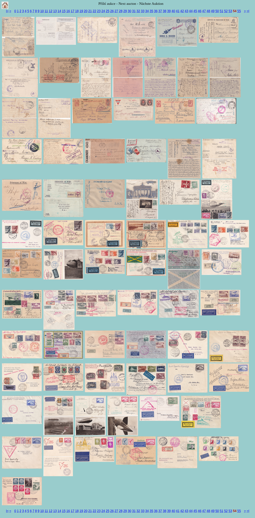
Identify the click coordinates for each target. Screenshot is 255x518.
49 (213, 11)
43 (186, 11)
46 (199, 11)
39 (169, 11)
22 (94, 11)
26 (112, 11)
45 (195, 11)
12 (50, 11)
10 (42, 11)
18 (77, 11)
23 (99, 11)
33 (142, 11)
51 (221, 11)
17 (72, 11)
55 (239, 11)
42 (182, 11)
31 (134, 11)
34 (147, 11)
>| (248, 11)
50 (217, 11)
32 (138, 11)
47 (204, 11)
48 (208, 11)
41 (177, 11)
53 (230, 11)
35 (151, 11)
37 (160, 11)
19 (81, 11)
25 (107, 11)
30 (129, 11)
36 (156, 11)
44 (191, 11)
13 (55, 11)
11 (46, 11)
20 (85, 11)
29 (125, 11)
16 (68, 11)
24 (103, 11)
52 (226, 11)
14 (59, 11)
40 (173, 11)
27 (116, 11)
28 (121, 11)
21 (90, 11)
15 (64, 11)
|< (7, 11)
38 (164, 11)
